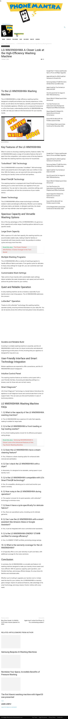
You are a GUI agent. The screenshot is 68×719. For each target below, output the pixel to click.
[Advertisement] (22, 74)
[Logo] (7, 36)
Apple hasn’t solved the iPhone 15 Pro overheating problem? (34, 621)
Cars (20, 39)
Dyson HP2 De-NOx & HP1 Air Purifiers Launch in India (55, 119)
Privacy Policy (52, 717)
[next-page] (3, 701)
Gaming (38, 39)
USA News (26, 39)
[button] (65, 27)
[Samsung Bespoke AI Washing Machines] (22, 641)
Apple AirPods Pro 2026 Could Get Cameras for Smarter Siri (56, 77)
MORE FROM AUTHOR (24, 632)
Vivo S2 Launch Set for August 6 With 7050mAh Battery (56, 93)
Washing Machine (10, 43)
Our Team (34, 717)
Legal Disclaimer (43, 717)
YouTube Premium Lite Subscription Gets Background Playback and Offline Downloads (56, 105)
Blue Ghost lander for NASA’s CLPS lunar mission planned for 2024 (10, 622)
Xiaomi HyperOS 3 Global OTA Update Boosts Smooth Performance (55, 113)
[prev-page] (1, 701)
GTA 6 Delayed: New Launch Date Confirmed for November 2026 (56, 125)
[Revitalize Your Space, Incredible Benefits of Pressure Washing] (22, 661)
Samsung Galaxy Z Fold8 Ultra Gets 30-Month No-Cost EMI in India (56, 82)
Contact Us (60, 717)
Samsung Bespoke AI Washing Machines (19, 652)
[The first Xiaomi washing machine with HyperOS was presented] (22, 684)
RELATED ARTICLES (8, 632)
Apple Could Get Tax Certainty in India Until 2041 (56, 88)
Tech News (15, 39)
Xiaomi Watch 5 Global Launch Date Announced (57, 99)
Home (3, 39)
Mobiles (9, 39)
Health (32, 39)
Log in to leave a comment (9, 707)
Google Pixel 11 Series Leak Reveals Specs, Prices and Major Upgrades (57, 71)
